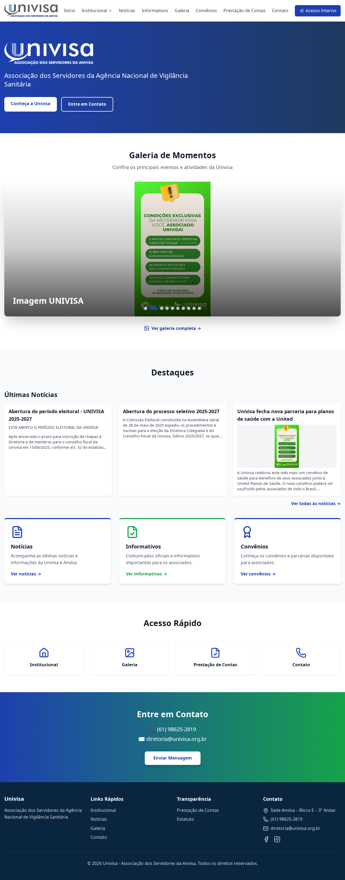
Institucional (94, 10)
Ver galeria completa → (176, 328)
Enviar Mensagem (172, 758)
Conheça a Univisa (30, 103)
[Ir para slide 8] (188, 308)
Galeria (182, 10)
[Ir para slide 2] (153, 308)
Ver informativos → (146, 574)
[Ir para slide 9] (194, 308)
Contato (280, 10)
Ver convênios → (258, 574)
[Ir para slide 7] (183, 308)
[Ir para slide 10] (199, 308)
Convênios (206, 10)
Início (69, 10)
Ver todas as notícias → (316, 503)
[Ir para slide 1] (145, 308)
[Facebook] (266, 839)
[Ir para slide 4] (167, 308)
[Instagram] (277, 839)
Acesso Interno (321, 10)
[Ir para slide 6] (178, 308)
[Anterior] (15, 249)
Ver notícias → (26, 574)
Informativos (155, 10)
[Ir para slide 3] (161, 308)
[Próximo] (329, 249)
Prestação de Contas (244, 10)
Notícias (127, 10)
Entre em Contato (87, 104)
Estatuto (185, 819)
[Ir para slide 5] (172, 308)
